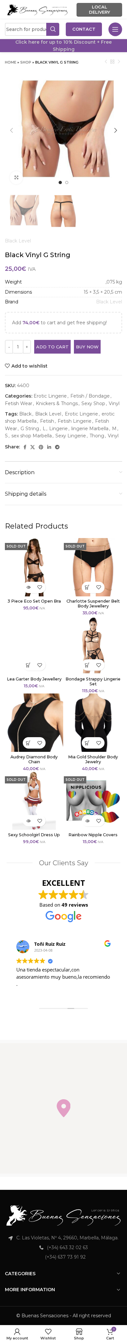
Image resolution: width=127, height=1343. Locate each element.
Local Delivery (99, 9)
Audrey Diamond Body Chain (34, 759)
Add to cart (52, 346)
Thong (97, 436)
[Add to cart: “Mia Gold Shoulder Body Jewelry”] (87, 743)
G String (30, 428)
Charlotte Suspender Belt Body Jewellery (93, 603)
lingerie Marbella (89, 428)
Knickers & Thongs (57, 403)
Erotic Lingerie (50, 396)
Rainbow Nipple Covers (93, 834)
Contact (83, 29)
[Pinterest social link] (41, 447)
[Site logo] (37, 9)
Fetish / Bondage (90, 396)
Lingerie (58, 428)
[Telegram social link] (57, 447)
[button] (63, 1108)
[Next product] (119, 62)
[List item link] (63, 1247)
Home (10, 62)
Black (25, 414)
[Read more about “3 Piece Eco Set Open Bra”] (28, 587)
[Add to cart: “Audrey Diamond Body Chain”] (28, 743)
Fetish (47, 421)
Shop (25, 62)
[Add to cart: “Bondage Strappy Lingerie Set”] (87, 665)
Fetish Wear (18, 403)
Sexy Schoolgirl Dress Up (34, 834)
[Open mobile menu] (115, 29)
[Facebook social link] (24, 447)
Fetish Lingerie (75, 421)
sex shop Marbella (31, 436)
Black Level (18, 241)
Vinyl (114, 403)
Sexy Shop (93, 403)
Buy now (87, 346)
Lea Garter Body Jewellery (34, 679)
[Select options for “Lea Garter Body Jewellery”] (28, 665)
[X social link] (32, 447)
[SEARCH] (52, 29)
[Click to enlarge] (16, 177)
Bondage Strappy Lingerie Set (92, 681)
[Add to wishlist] (40, 587)
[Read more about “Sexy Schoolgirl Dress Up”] (28, 820)
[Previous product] (106, 62)
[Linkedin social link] (49, 447)
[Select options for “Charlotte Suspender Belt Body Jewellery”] (87, 587)
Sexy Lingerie (70, 436)
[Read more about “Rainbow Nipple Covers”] (87, 820)
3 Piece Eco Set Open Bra (34, 601)
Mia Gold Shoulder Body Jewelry (93, 759)
